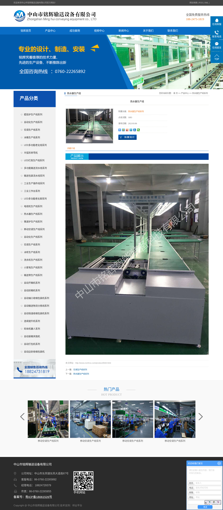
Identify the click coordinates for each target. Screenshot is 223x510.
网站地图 (193, 3)
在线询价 (127, 137)
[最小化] (219, 463)
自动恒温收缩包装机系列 (36, 313)
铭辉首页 (26, 30)
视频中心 (99, 30)
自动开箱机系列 (32, 282)
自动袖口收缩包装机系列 (36, 298)
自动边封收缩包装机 (34, 351)
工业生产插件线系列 (34, 183)
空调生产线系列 (32, 129)
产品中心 (50, 30)
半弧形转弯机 (31, 152)
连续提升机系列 (32, 321)
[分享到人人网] (134, 130)
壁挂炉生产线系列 (33, 114)
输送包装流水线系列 (34, 175)
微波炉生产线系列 (33, 221)
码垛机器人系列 (32, 328)
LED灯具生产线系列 (34, 160)
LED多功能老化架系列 (35, 198)
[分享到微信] (138, 130)
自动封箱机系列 (32, 290)
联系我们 (172, 30)
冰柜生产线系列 (32, 252)
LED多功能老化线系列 (35, 145)
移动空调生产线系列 (34, 229)
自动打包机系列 (32, 344)
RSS (201, 3)
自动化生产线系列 (33, 122)
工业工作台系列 (32, 191)
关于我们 (148, 30)
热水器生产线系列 (33, 214)
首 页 (175, 93)
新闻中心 (124, 30)
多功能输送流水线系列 (35, 168)
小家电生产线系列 (33, 267)
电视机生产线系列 (33, 206)
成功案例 (75, 30)
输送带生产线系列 (33, 275)
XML (206, 3)
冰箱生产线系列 (32, 137)
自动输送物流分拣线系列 (36, 305)
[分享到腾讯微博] (131, 130)
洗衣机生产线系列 (33, 259)
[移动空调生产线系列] (48, 419)
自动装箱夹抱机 (32, 336)
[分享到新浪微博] (127, 130)
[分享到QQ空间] (123, 130)
